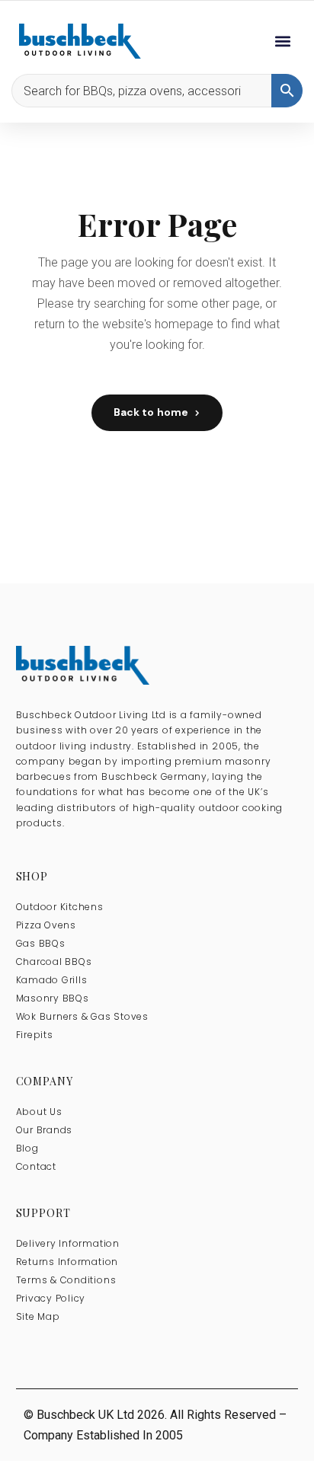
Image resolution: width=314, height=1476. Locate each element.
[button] (282, 41)
